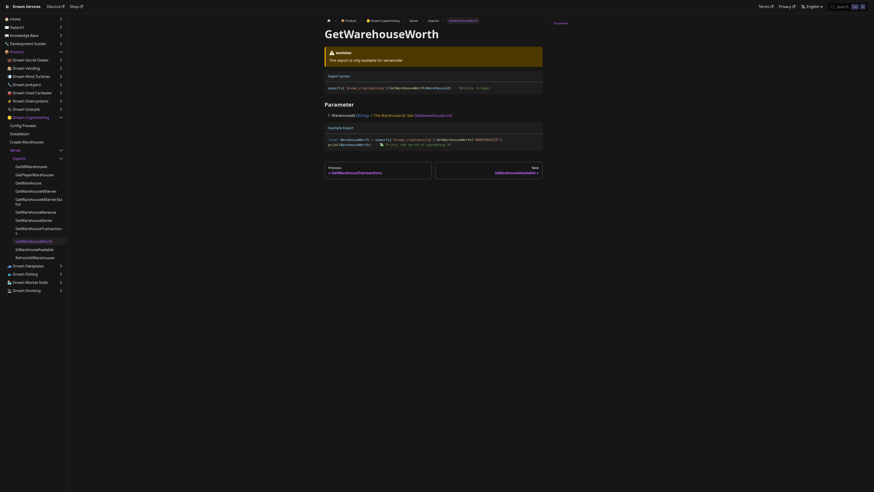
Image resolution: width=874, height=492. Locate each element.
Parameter (561, 23)
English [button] (813, 6)
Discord (53, 6)
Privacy (785, 6)
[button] (34, 19)
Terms (764, 6)
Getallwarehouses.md (433, 115)
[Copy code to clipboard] (537, 87)
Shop (74, 6)
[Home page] (329, 20)
